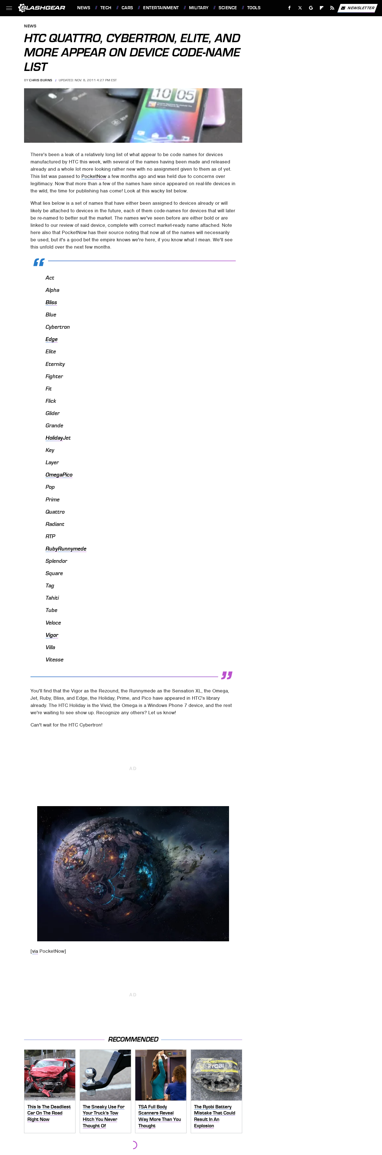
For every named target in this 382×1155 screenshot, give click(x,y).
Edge (52, 339)
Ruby (52, 549)
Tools (253, 7)
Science (228, 7)
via (35, 951)
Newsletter (361, 8)
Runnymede (72, 549)
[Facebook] (290, 8)
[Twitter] (300, 8)
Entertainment (161, 7)
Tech (106, 7)
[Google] (311, 8)
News (83, 7)
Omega (54, 475)
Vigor (52, 635)
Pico (67, 475)
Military (199, 7)
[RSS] (332, 8)
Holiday (54, 438)
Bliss (51, 302)
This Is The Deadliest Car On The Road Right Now (49, 1113)
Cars (127, 7)
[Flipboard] (322, 8)
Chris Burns (40, 80)
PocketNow (93, 176)
